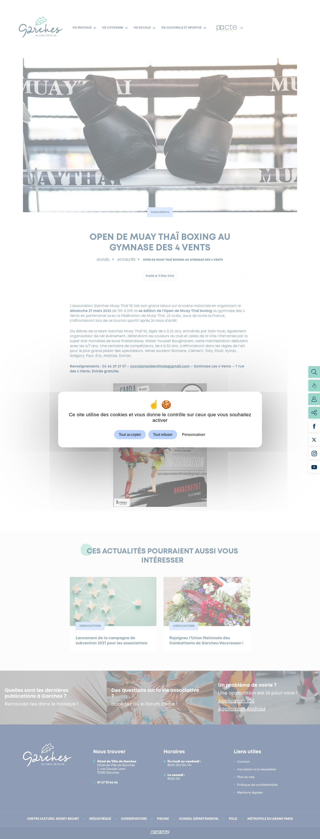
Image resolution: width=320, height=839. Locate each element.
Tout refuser (162, 435)
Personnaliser (193, 435)
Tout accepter (130, 435)
